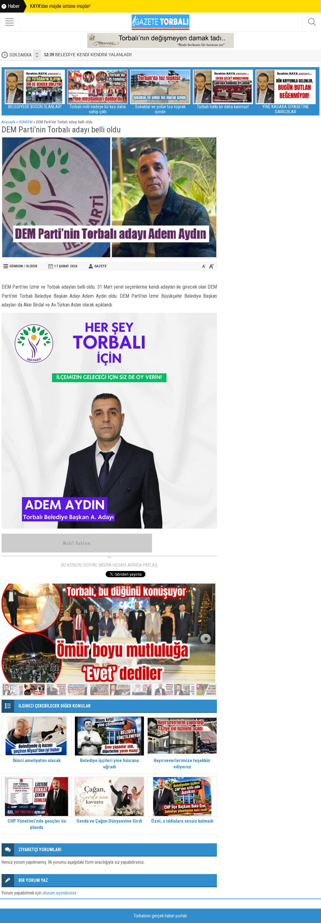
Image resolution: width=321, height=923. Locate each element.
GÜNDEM (26, 122)
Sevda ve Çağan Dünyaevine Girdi (109, 821)
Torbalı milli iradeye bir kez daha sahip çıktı (98, 109)
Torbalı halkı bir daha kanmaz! (223, 106)
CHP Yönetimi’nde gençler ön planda (37, 824)
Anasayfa (8, 122)
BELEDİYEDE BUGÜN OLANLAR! (34, 106)
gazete (100, 266)
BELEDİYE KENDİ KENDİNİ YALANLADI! (88, 54)
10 (206, 689)
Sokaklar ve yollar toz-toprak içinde (160, 109)
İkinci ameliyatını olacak (37, 760)
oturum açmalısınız (59, 892)
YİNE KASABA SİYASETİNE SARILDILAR (285, 109)
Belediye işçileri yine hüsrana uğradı (109, 764)
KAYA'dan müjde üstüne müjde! (60, 6)
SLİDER (31, 266)
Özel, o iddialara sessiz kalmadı (182, 821)
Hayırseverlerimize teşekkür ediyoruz (182, 764)
